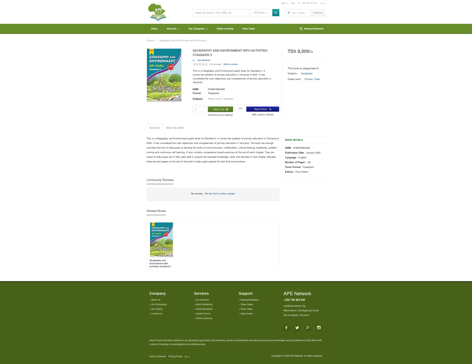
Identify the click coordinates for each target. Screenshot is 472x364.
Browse (151, 40)
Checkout (318, 12)
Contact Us (156, 313)
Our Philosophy (159, 304)
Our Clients (156, 308)
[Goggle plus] (308, 327)
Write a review (230, 64)
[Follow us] (297, 327)
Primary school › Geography (220, 98)
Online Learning (225, 28)
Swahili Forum (203, 313)
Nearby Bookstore (313, 28)
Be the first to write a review (220, 193)
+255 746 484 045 (294, 300)
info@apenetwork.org (294, 305)
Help (293, 2)
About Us (172, 28)
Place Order (248, 28)
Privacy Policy (175, 356)
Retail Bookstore (204, 308)
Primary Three (312, 79)
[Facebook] (286, 327)
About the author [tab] (175, 127)
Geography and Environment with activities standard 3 (160, 263)
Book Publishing (204, 304)
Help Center (247, 313)
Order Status (247, 304)
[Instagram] (319, 327)
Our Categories (197, 28)
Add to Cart (219, 109)
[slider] (200, 64)
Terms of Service (157, 356)
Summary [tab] (155, 127)
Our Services (202, 299)
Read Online (261, 109)
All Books (260, 12)
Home (154, 28)
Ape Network (203, 60)
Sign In (284, 2)
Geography (307, 73)
